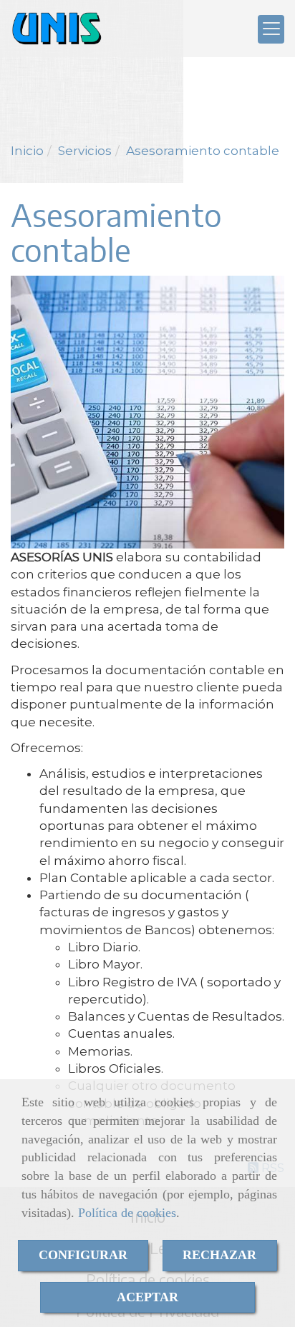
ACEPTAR (147, 1297)
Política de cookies (127, 1213)
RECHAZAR (219, 1255)
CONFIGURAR (83, 1255)
